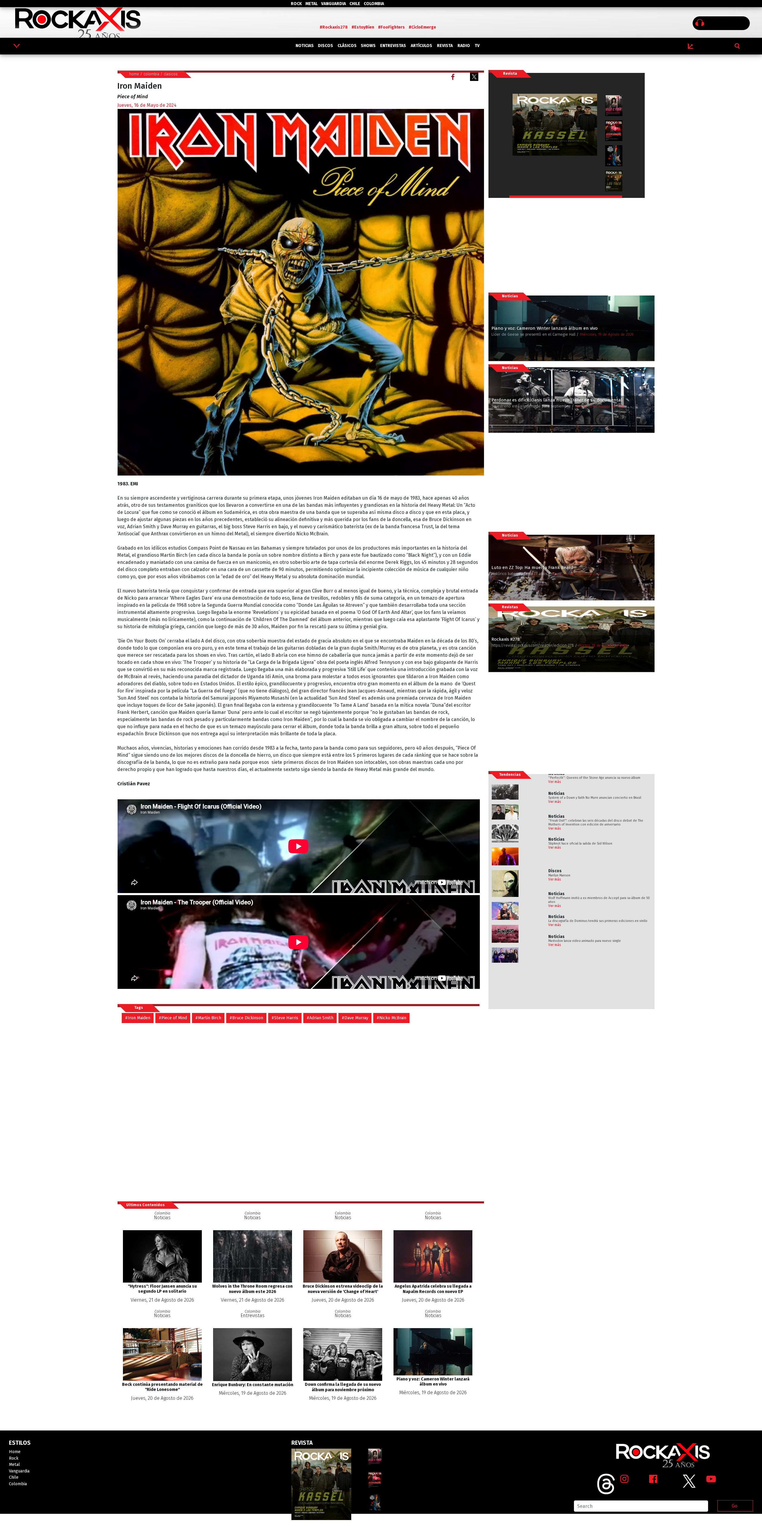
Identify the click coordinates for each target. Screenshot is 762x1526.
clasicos (171, 74)
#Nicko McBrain (391, 1017)
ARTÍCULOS (421, 45)
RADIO (463, 45)
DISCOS (325, 45)
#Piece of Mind (173, 1017)
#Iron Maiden (137, 1017)
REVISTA (445, 45)
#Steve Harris (284, 1017)
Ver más (554, 782)
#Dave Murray (355, 1017)
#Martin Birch (208, 1017)
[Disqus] (300, 1111)
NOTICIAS (305, 45)
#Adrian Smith (320, 1017)
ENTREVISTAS (393, 45)
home (134, 74)
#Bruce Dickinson (246, 1017)
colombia (151, 74)
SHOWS (368, 45)
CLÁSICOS (347, 45)
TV (477, 45)
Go (734, 1506)
